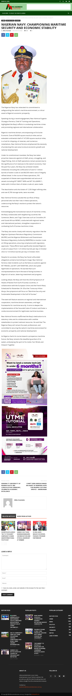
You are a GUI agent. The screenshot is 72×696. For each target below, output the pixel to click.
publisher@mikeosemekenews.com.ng (30, 687)
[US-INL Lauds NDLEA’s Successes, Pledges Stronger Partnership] (40, 525)
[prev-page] (2, 544)
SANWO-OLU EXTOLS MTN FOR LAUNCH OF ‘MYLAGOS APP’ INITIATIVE (15, 653)
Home (3, 18)
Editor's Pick (10, 20)
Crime (8, 18)
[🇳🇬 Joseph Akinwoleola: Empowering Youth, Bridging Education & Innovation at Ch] (5, 617)
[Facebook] (60, 1)
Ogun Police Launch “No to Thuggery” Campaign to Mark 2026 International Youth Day (8, 536)
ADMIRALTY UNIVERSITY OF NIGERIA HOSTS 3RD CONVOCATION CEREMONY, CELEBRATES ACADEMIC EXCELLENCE (11, 487)
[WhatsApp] (16, 35)
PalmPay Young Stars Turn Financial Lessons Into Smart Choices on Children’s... (40, 634)
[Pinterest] (12, 35)
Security (17, 20)
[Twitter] (63, 1)
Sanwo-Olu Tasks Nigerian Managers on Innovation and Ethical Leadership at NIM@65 (23, 536)
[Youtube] (69, 1)
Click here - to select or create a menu (13, 13)
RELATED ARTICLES (8, 516)
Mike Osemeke (7, 30)
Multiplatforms (35, 694)
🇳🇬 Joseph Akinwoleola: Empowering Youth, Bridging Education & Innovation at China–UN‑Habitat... (15, 621)
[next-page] (5, 544)
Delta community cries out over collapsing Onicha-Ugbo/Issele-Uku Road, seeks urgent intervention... (16, 638)
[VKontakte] (66, 1)
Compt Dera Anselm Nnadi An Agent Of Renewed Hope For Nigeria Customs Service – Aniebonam (36, 486)
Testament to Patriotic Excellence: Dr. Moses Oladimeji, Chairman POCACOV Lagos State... (40, 648)
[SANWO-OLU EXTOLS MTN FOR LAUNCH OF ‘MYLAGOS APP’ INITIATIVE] (5, 651)
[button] (68, 13)
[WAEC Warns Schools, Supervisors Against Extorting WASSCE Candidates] (29, 617)
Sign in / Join (5, 1)
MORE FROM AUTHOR (24, 516)
